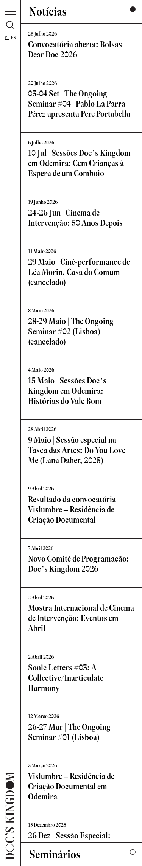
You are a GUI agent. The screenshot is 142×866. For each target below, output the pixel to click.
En (13, 37)
